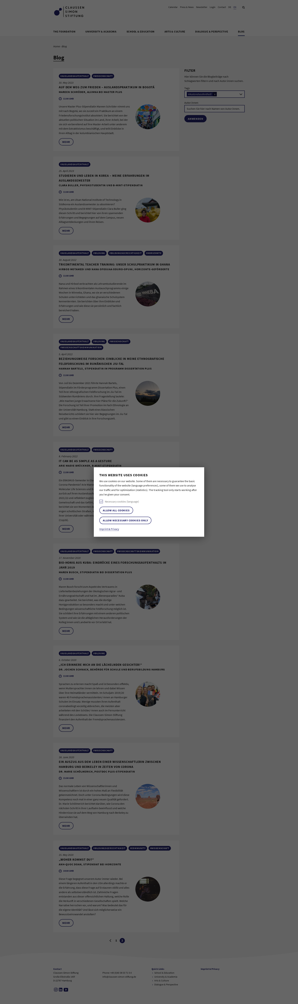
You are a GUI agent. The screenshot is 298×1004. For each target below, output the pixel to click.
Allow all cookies (116, 510)
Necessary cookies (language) (122, 501)
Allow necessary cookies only (125, 520)
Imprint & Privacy (109, 529)
